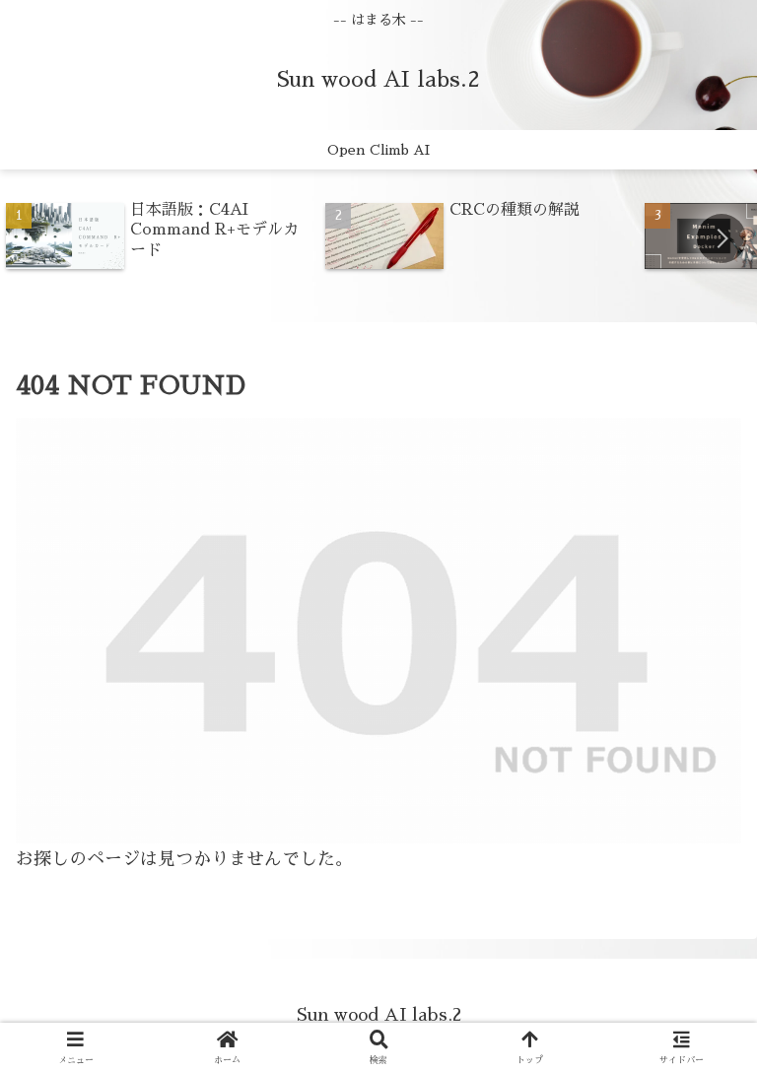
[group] (158, 238)
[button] (721, 238)
